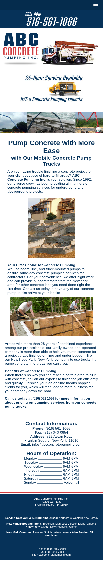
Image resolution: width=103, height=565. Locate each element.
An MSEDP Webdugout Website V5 (45, 562)
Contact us (31, 289)
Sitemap (74, 562)
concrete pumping (22, 187)
